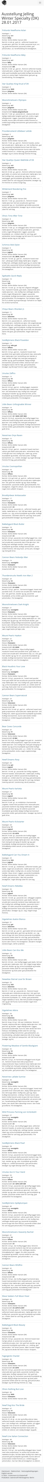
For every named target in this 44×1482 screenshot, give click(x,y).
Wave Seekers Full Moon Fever (15, 1296)
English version (7, 1473)
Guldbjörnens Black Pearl (13, 1143)
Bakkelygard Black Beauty (13, 1325)
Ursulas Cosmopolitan (12, 466)
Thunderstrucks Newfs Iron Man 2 (17, 575)
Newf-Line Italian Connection (15, 1436)
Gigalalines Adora (10, 1010)
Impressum (6, 1471)
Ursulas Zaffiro (8, 373)
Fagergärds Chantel (10, 1356)
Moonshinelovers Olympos (14, 100)
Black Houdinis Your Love (13, 666)
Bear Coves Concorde (11, 726)
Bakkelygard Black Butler (13, 524)
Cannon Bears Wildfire (12, 1265)
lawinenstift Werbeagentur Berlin (22, 1478)
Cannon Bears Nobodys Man (15, 557)
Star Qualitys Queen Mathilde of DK (18, 160)
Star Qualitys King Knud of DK (15, 83)
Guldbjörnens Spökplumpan (14, 1203)
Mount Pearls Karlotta (12, 788)
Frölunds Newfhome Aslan (14, 30)
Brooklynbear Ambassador (14, 495)
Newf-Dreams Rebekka (12, 886)
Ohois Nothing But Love (13, 1389)
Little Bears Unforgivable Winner (16, 404)
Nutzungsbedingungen (29, 1471)
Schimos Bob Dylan (11, 244)
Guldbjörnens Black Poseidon (15, 340)
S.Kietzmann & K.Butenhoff (17, 1475)
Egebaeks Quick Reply (12, 275)
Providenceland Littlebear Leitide (17, 131)
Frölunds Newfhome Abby (14, 55)
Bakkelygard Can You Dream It (15, 854)
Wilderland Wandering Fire (14, 189)
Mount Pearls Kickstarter (13, 821)
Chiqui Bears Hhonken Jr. (13, 309)
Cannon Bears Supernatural (14, 695)
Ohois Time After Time (12, 215)
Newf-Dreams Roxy (10, 759)
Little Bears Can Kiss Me (13, 950)
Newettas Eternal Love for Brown (17, 979)
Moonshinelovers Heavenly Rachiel (18, 1232)
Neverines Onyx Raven (12, 435)
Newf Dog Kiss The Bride (13, 1405)
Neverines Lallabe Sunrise (13, 1076)
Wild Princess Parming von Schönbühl (19, 1112)
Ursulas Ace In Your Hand (13, 1172)
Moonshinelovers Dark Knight (15, 604)
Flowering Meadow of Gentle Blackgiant (20, 1045)
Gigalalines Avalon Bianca (13, 919)
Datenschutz (15, 1471)
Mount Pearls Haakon (11, 635)
